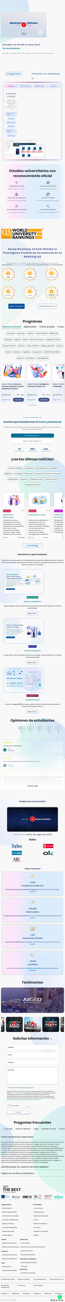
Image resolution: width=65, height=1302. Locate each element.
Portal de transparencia (10, 1220)
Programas (13, 73)
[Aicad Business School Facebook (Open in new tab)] (62, 1300)
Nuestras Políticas (8, 1224)
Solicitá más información (10, 1247)
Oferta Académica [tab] (23, 1129)
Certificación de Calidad (10, 1216)
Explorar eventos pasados (31, 441)
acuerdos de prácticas (34, 968)
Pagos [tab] (36, 1129)
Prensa (36, 1220)
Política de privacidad (9, 1212)
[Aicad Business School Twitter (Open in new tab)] (57, 1300)
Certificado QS (46, 306)
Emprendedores (39, 1212)
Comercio (22, 1285)
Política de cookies (8, 1231)
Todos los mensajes (15, 468)
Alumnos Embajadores (9, 1259)
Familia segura (7, 1235)
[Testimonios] (24, 25)
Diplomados (30, 326)
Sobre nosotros (7, 1208)
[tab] (11, 86)
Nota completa (16, 306)
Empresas (23, 479)
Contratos (23, 1266)
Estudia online (13, 479)
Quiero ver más (32, 405)
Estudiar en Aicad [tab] (49, 1129)
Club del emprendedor (9, 1270)
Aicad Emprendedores (27, 1255)
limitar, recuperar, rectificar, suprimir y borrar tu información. (24, 1099)
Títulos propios (47, 326)
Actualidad (53, 468)
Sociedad (38, 474)
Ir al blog (32, 545)
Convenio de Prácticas (9, 1255)
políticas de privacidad (27, 1087)
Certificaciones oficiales (28, 1262)
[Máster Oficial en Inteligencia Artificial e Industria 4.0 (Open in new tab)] (13, 371)
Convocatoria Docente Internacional (32, 1247)
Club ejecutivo (6, 1266)
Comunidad (29, 468)
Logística (6, 1285)
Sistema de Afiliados (40, 1224)
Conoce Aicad (38, 1208)
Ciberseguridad (41, 468)
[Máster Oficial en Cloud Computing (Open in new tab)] (38, 371)
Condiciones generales (9, 1227)
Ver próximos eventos (31, 435)
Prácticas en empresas (46, 73)
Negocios (8, 474)
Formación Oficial (51, 479)
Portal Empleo (25, 1243)
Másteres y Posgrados (41, 1231)
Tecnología (18, 474)
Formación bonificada (27, 1273)
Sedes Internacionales (41, 1216)
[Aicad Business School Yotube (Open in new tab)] (54, 1300)
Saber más (31, 613)
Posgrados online (36, 479)
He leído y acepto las (21, 1087)
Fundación (37, 1227)
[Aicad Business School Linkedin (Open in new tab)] (51, 1300)
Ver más (18, 400)
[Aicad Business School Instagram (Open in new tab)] (59, 1300)
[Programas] (32, 78)
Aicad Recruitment (26, 1251)
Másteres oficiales (11, 326)
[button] (20, 365)
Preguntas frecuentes (9, 1243)
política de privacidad (17, 1093)
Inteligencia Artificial (32, 485)
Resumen (6, 400)
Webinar (36, 1235)
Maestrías (28, 474)
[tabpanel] (32, 125)
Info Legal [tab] (9, 1129)
